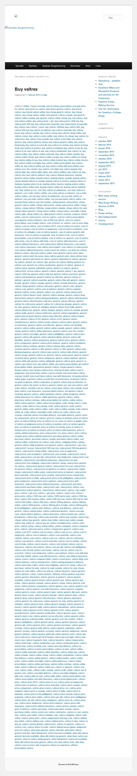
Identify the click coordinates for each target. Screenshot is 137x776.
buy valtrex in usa (35, 151)
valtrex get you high (64, 637)
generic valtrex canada (33, 283)
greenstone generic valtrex (46, 367)
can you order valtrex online (36, 199)
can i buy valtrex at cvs (26, 190)
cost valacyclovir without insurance (57, 244)
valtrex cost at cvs (63, 532)
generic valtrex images (44, 310)
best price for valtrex (35, 109)
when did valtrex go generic (53, 736)
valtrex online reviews (61, 664)
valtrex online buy (68, 652)
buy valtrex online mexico (76, 160)
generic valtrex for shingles (36, 307)
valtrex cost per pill (54, 547)
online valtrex (76, 400)
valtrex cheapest (63, 526)
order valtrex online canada (62, 409)
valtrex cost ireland (58, 544)
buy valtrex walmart (35, 175)
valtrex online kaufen (59, 658)
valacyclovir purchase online (28, 487)
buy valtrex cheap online (70, 133)
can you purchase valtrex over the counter (50, 201)
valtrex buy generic (31, 520)
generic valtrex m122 (31, 319)
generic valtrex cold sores (41, 286)
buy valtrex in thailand (52, 148)
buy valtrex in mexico (30, 148)
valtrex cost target (43, 550)
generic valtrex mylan (40, 322)
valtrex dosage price (40, 562)
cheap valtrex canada (55, 208)
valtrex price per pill (53, 697)
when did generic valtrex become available (51, 733)
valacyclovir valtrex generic (28, 490)
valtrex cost (77, 529)
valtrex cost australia (58, 535)
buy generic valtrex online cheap (51, 118)
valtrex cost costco (32, 538)
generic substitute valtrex (40, 268)
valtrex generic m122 (32, 610)
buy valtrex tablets (58, 172)
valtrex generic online (74, 616)
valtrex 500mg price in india (54, 505)
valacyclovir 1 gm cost (75, 445)
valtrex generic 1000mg (48, 574)
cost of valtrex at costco (68, 226)
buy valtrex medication (56, 151)
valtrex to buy (71, 721)
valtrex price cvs (60, 688)
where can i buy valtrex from (60, 742)
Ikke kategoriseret (107, 216)
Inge (45, 94)
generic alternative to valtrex (36, 259)
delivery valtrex (22, 253)
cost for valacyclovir (31, 217)
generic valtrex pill (23, 337)
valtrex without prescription (62, 727)
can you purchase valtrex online (66, 199)
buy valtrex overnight (49, 169)
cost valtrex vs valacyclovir (74, 247)
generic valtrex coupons (69, 289)
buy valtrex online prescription (56, 163)
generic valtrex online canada (50, 328)
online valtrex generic (25, 403)
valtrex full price (62, 571)
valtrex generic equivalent (69, 598)
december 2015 (106, 151)
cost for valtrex (49, 217)
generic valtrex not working (69, 325)
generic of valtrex (65, 265)
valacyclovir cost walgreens (57, 457)
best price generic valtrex (58, 109)
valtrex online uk (29, 667)
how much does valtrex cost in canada (44, 373)
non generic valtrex (74, 391)
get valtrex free (29, 364)
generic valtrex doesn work (69, 292)
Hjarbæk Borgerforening (53, 65)
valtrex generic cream (25, 592)
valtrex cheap (27, 526)
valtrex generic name (66, 613)
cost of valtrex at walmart (70, 229)
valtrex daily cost (80, 559)
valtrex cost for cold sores (71, 538)
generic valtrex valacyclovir (60, 355)
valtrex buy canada (68, 517)
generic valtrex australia (35, 280)
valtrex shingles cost (48, 715)
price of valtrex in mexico (34, 430)
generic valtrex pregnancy (36, 340)
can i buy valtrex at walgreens (52, 190)
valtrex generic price (36, 625)
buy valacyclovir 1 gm (43, 121)
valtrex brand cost (69, 514)
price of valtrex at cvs (47, 421)
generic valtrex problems (73, 343)
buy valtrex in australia (36, 145)
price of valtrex (81, 418)
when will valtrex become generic (30, 742)
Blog (100, 209)
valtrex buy (32, 517)
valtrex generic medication (42, 613)
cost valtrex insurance (25, 247)
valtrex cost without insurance (73, 556)
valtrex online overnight (32, 661)
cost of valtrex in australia (37, 235)
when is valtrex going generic (37, 739)
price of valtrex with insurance (61, 430)
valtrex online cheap (38, 655)
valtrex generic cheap (54, 583)
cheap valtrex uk (35, 214)
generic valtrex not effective (41, 325)
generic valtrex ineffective (39, 313)
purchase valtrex (23, 439)
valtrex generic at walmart (53, 577)
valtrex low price (56, 640)
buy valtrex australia (62, 130)
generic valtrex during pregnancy (43, 298)
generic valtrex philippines (52, 334)
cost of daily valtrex (36, 223)
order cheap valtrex (71, 403)
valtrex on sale (62, 649)
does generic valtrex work (65, 253)
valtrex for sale (32, 568)
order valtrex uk (54, 412)
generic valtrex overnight (27, 334)
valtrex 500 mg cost (55, 499)
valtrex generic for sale (55, 601)
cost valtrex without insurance (29, 250)
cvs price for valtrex (77, 250)
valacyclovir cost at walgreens (62, 451)
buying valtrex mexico (53, 184)
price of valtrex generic (74, 424)
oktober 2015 (105, 158)
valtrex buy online (49, 520)
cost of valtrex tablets (37, 238)
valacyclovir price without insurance (42, 484)
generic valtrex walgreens (42, 358)
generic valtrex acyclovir (66, 274)
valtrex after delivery (41, 508)
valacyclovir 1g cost (24, 448)
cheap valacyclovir (45, 205)
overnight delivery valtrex (69, 415)
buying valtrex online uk (51, 187)
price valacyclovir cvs (50, 433)
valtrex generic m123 (54, 610)
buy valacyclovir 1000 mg (67, 121)
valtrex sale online (28, 715)
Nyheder (20, 65)
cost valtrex (80, 244)
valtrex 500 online (23, 502)
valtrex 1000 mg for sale (58, 496)
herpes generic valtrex (71, 367)
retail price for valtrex (39, 442)
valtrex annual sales (32, 511)
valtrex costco (21, 559)
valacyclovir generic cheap (53, 463)
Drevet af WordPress (68, 764)
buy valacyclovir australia (47, 124)
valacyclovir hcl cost (63, 466)
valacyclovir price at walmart (60, 472)
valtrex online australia (25, 652)
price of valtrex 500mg (25, 421)
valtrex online (76, 649)
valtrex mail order (23, 643)
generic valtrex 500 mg (42, 274)
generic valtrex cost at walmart (42, 289)
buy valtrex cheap (48, 133)
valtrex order (26, 670)
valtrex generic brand (34, 580)
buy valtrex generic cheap (35, 142)
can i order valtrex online (35, 193)
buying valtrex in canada (33, 181)
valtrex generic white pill (42, 634)
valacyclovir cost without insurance (40, 460)
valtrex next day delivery (59, 646)
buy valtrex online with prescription (62, 166)
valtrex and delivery (61, 508)
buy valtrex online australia (41, 154)
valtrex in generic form (36, 640)
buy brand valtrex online (33, 112)
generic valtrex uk (37, 355)
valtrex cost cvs (49, 538)
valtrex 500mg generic (60, 502)
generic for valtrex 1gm (37, 262)
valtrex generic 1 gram (25, 574)
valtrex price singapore (46, 700)
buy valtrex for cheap (64, 136)
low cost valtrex (75, 385)
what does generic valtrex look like (47, 730)
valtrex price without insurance (40, 706)
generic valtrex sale (41, 352)
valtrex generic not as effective (48, 616)
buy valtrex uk (74, 172)
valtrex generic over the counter (60, 619)
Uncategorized (105, 223)
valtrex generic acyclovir (73, 574)
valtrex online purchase (38, 664)
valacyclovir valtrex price (54, 490)
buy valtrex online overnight (28, 163)
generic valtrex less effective (48, 316)
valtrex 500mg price (30, 505)
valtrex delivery (22, 562)
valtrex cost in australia (46, 541)
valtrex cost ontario (34, 547)
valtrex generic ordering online (29, 619)
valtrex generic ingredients (56, 607)
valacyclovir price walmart (43, 481)
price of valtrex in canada (53, 427)
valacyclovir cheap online (34, 451)
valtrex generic (78, 571)
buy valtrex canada (30, 133)
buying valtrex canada (61, 178)
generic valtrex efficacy (64, 301)
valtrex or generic (63, 667)
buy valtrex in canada (58, 145)
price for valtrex (38, 418)
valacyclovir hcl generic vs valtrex (49, 469)
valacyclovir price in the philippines (56, 478)
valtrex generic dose (67, 595)
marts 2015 (104, 172)
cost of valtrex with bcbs (37, 241)
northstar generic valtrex (26, 394)
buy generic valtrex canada (60, 115)
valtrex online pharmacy (55, 661)
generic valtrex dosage (54, 295)
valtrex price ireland (62, 694)
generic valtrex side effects (65, 352)
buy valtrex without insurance (60, 175)
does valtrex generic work (57, 256)
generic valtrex (49, 271)
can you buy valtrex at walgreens (44, 196)
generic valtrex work (65, 361)
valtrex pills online (52, 676)
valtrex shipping (66, 715)
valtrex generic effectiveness (42, 598)
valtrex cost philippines (75, 547)
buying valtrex (43, 178)
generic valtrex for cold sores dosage (54, 304)
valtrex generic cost (57, 586)
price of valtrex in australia (27, 427)
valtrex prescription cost (74, 676)
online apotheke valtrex (50, 394)
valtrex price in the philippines (38, 694)
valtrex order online (63, 670)
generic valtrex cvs (46, 292)
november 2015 (106, 155)
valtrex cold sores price (32, 529)
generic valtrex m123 (52, 319)
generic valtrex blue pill (59, 280)
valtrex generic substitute (62, 628)
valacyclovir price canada (41, 475)
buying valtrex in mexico (57, 181)
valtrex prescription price (65, 679)
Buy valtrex (26, 89)
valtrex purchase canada (60, 709)
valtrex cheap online (44, 526)
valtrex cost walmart (57, 553)
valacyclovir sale (51, 487)
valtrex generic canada (32, 583)
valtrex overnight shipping (64, 673)
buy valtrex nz (74, 151)
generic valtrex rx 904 (33, 349)
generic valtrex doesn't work (28, 295)
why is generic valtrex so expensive (53, 745)
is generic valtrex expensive (36, 382)
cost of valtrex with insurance (64, 241)
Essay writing (105, 213)
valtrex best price (50, 514)
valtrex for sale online (25, 571)
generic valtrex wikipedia (43, 361)
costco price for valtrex (55, 250)
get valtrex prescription (66, 364)
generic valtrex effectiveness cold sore (33, 301)
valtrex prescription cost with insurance (33, 679)
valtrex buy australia (48, 517)
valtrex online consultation (61, 655)
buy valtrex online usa (34, 166)
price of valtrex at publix (70, 421)
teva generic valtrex (53, 445)
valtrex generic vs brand (42, 631)
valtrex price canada (70, 685)
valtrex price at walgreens (70, 682)
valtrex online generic (38, 658)
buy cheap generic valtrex (58, 112)
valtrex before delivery (30, 514)
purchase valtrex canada (44, 439)
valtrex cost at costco (42, 532)
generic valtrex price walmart (46, 343)
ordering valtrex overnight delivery (39, 415)
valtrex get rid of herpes (42, 637)
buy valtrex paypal (68, 169)
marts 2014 (104, 179)
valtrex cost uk (60, 550)
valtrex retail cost (39, 712)
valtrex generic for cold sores (29, 601)
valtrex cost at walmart (36, 535)
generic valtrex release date (51, 346)
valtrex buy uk (42, 523)
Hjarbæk (33, 65)
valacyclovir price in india (27, 478)
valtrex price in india (55, 691)
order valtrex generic (58, 406)
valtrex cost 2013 (23, 532)
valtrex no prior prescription (40, 649)
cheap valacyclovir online (67, 205)
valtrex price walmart (53, 703)
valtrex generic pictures (66, 622)
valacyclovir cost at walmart (28, 454)
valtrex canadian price (60, 523)
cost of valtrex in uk (60, 235)
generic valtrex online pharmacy (37, 331)
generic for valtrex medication (41, 265)
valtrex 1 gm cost (29, 493)
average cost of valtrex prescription (54, 106)
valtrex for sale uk (44, 571)
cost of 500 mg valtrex (53, 220)
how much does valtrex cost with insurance (50, 376)
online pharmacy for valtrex (28, 397)
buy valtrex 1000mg (54, 127)
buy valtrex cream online (41, 136)
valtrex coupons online (40, 559)
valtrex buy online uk (24, 523)
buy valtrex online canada (67, 154)
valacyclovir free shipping (27, 463)
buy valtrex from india (60, 139)
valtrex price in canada (34, 691)
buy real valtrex (75, 118)
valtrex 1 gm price (46, 493)
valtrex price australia (48, 685)
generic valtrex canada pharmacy (61, 283)
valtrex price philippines (74, 697)
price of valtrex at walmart (49, 424)
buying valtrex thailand (74, 187)
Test (100, 84)
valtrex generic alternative (27, 577)
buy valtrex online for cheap (73, 157)
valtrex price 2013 (29, 682)
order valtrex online (38, 409)
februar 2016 (104, 144)
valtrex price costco (41, 688)
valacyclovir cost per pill (31, 457)
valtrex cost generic (24, 541)
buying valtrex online (75, 184)
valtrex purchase (39, 709)
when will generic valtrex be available (69, 739)
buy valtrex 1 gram (35, 127)
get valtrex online (46, 364)
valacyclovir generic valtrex (39, 466)
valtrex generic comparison (34, 586)
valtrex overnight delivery (39, 673)
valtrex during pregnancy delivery (67, 562)
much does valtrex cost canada (67, 388)
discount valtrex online (41, 253)
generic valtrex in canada (68, 310)
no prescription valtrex (53, 391)
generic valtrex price (60, 340)
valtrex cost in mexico (37, 544)
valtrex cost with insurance (45, 556)
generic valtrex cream (25, 292)
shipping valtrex (70, 442)
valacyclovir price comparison (69, 475)
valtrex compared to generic (57, 529)
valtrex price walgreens (30, 703)
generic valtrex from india (62, 307)
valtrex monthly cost (36, 646)
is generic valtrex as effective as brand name (47, 379)
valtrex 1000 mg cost (36, 496)
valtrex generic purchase (59, 625)
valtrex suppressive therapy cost (56, 718)
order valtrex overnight (35, 412)
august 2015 (104, 165)
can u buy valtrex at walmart (61, 193)
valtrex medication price (67, 643)
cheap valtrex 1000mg (33, 208)
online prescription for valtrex (55, 400)
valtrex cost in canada (68, 541)
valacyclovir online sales (33, 472)
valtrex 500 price (41, 502)
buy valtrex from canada (37, 139)
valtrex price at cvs (48, 682)
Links (98, 65)
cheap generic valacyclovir (65, 202)
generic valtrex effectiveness (74, 298)
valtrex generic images (55, 604)
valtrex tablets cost (34, 721)
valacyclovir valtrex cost (72, 487)
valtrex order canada (43, 670)
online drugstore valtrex (74, 394)
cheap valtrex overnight (68, 211)
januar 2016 (104, 148)
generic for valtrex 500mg (61, 262)
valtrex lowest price (74, 640)
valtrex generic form (33, 604)
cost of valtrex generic (47, 232)
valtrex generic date (46, 592)
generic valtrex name (62, 322)
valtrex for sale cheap (73, 568)
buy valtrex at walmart (40, 130)
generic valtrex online (25, 328)
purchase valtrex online (68, 439)
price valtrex (68, 433)
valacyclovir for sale (68, 460)
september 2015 (106, 162)
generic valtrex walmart (67, 358)
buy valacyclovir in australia (73, 124)
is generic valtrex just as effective (67, 382)
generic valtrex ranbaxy (26, 346)
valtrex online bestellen (48, 652)
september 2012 (106, 183)
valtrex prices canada (66, 706)
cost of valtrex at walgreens (44, 229)
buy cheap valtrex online (34, 115)
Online (26, 106)
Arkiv (88, 65)
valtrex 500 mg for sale (77, 499)
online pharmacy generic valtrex (57, 397)
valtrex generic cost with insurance (42, 589)
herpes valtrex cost (24, 370)
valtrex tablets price (54, 721)
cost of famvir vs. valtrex (59, 223)
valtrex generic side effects (36, 628)
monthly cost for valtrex (39, 388)
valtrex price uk (65, 700)
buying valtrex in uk (32, 184)
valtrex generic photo (44, 622)
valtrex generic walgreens (67, 631)
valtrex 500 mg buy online (33, 499)
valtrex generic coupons (71, 589)
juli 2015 (102, 169)
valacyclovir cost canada (54, 454)
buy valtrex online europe (47, 157)
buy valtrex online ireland (51, 160)
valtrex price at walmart (26, 685)
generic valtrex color (64, 286)
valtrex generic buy (55, 580)
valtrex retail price (57, 712)
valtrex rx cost (74, 712)
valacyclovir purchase (71, 484)
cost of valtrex (29, 226)
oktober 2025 (105, 141)
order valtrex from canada (34, 406)
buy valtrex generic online (61, 142)
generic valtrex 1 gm (67, 271)
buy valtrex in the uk (73, 148)
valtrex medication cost (44, 643)
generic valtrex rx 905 (55, 349)
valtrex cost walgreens (35, 553)
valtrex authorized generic (55, 511)
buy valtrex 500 (72, 127)
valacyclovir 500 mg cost (47, 448)
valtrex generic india (32, 607)
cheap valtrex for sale (76, 208)
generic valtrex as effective (50, 277)
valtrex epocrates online (26, 565)
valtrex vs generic (65, 724)
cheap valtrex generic (25, 211)
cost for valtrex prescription (70, 217)
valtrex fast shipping (48, 565)
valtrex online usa (46, 667)
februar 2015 (104, 176)
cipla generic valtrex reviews (57, 214)
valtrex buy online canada (71, 520)
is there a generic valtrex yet (53, 385)
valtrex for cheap (67, 565)
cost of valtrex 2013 (46, 226)
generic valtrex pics (75, 334)
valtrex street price (30, 718)
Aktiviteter (75, 65)
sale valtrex (55, 442)
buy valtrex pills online (37, 172)
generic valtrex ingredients (66, 313)
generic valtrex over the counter (68, 331)
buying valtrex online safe (27, 187)
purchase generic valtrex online (68, 436)
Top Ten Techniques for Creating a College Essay (109, 112)
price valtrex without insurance (37, 436)
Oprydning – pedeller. (109, 80)
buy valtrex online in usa (26, 160)
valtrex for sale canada (51, 568)
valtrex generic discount (68, 592)
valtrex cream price (61, 559)
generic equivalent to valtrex (64, 259)
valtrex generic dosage (46, 595)
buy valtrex (20, 127)
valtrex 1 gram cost (65, 493)
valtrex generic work (65, 634)
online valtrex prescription (48, 403)
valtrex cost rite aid (24, 550)
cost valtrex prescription (48, 247)
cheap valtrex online (46, 211)
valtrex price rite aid (24, 700)
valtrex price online (33, 697)
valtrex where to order (37, 727)
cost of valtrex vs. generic (61, 238)
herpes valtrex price (43, 370)
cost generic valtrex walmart (28, 220)
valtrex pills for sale (33, 676)
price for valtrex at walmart (60, 418)
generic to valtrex (62, 268)
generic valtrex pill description (47, 337)
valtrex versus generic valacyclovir (39, 724)
